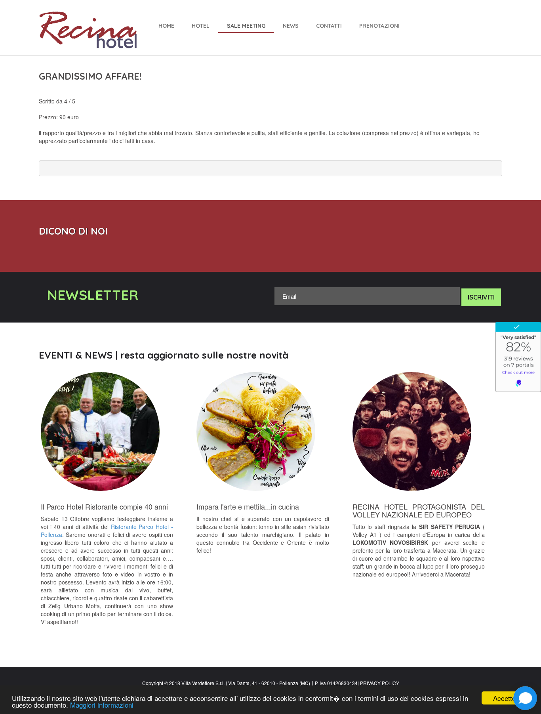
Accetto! (505, 698)
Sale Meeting (246, 25)
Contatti (329, 25)
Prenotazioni (379, 25)
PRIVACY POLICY (379, 683)
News (291, 25)
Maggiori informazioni (101, 705)
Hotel (201, 25)
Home (166, 25)
